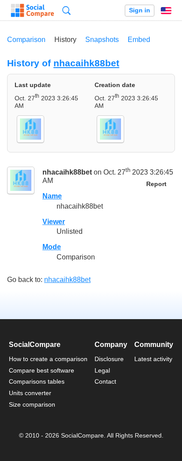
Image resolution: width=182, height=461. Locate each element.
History (65, 39)
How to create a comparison (48, 358)
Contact (105, 381)
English (166, 10)
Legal (102, 370)
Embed (139, 39)
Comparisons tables (36, 381)
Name (52, 196)
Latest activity (153, 358)
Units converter (30, 392)
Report (156, 184)
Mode (51, 247)
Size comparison (32, 404)
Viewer (53, 221)
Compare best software (41, 370)
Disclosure (109, 358)
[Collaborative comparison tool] (32, 10)
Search (66, 10)
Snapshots (102, 39)
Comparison (26, 39)
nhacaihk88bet (86, 63)
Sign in (139, 10)
